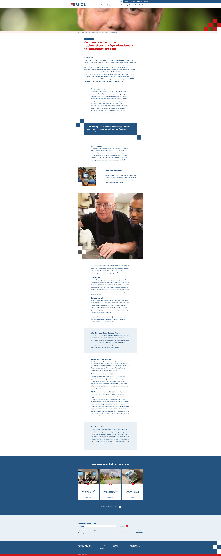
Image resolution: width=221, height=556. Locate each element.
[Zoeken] (121, 1)
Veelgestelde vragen (129, 1)
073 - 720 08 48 (104, 545)
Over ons (144, 5)
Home (103, 5)
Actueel (137, 5)
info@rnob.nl (103, 546)
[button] (122, 5)
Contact (146, 1)
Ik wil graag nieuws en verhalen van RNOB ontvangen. (90, 530)
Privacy (79, 554)
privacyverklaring (139, 532)
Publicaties (139, 1)
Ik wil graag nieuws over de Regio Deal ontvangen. (89, 533)
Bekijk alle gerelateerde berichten (109, 506)
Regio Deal (129, 5)
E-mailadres (81, 526)
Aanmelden (121, 526)
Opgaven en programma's (114, 5)
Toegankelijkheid (86, 554)
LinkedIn (102, 548)
